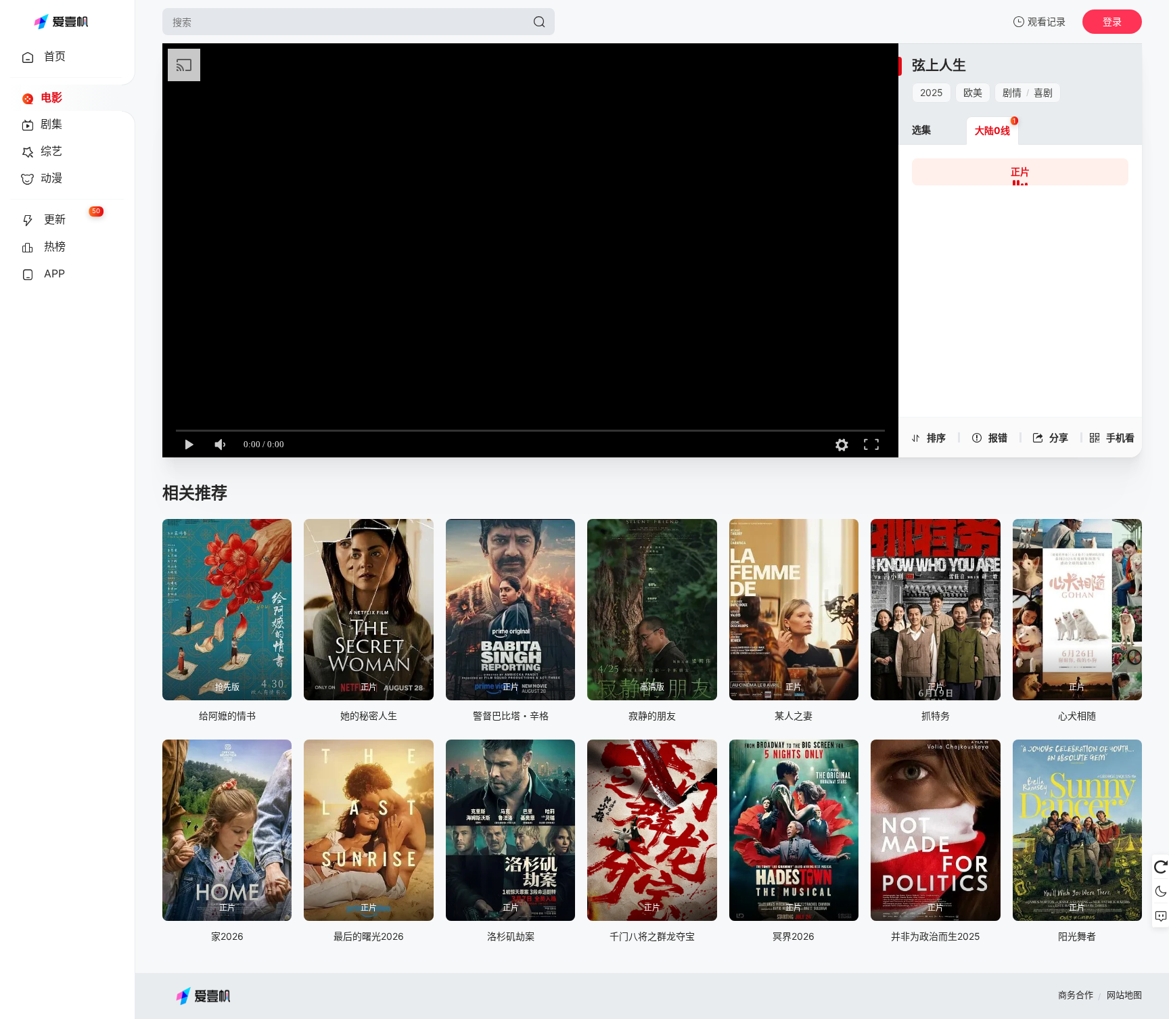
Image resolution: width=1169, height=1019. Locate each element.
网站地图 (1124, 994)
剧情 (1012, 92)
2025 (931, 92)
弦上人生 (939, 66)
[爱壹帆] (60, 22)
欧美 (972, 92)
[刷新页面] (1160, 867)
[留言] (1160, 915)
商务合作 (1075, 994)
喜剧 (1043, 92)
